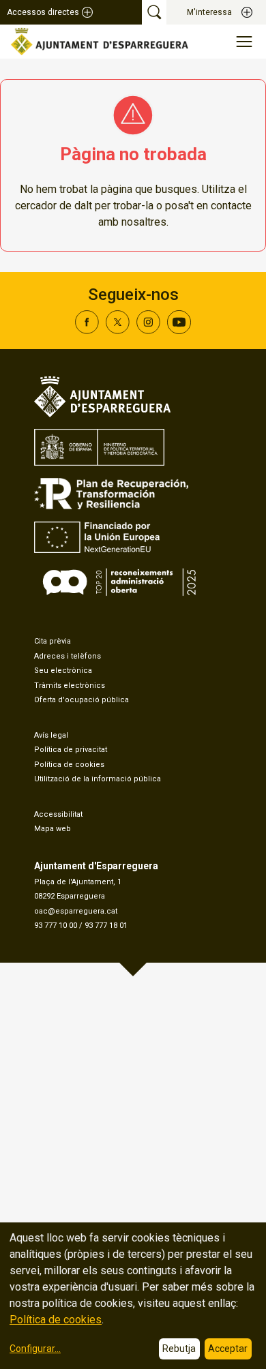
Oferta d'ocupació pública (81, 699)
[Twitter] (118, 330)
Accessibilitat (58, 814)
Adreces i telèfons (67, 656)
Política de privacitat (70, 749)
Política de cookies (69, 764)
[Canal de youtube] (179, 330)
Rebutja (179, 1348)
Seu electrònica (63, 670)
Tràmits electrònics (69, 685)
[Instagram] (148, 330)
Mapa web (52, 828)
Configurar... (35, 1348)
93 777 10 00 (55, 925)
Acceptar (228, 1348)
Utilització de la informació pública (97, 778)
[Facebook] (87, 330)
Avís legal (51, 735)
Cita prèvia (52, 641)
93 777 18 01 (106, 925)
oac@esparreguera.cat (75, 911)
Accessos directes (43, 12)
